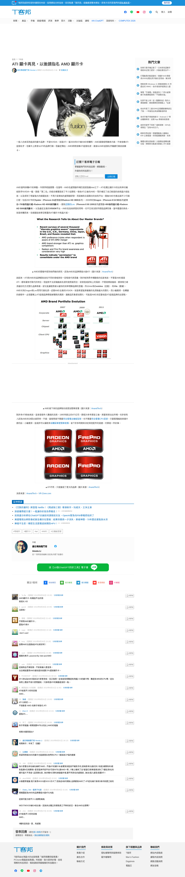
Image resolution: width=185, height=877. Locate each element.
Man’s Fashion (132, 857)
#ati (36, 531)
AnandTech (107, 272)
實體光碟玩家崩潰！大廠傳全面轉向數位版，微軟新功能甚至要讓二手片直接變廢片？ (155, 143)
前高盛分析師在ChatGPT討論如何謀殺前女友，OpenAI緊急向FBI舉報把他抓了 (54, 515)
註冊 (170, 12)
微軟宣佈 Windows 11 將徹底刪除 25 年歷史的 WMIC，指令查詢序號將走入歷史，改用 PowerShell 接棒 (156, 86)
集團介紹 (81, 853)
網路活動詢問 (156, 861)
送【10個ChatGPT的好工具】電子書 (68, 567)
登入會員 (37, 832)
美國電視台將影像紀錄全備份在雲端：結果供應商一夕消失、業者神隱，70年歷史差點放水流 (61, 519)
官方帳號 (68, 583)
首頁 (13, 59)
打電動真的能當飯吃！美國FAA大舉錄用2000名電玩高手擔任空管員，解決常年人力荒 (155, 78)
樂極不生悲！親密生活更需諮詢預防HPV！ (36, 523)
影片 (63, 21)
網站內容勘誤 (156, 853)
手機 (33, 21)
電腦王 (129, 866)
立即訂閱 (111, 177)
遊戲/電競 (41, 21)
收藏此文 (64, 70)
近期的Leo (70, 204)
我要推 (129, 595)
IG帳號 (117, 583)
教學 (57, 21)
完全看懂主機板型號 (72, 419)
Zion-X (25, 711)
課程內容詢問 (156, 857)
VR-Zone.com (45, 493)
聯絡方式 (81, 861)
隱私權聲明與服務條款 (111, 853)
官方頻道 (84, 583)
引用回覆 (57, 595)
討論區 (80, 21)
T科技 (20, 59)
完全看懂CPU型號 (99, 419)
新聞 (15, 21)
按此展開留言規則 (41, 835)
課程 (87, 21)
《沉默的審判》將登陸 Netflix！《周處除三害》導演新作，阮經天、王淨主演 (53, 507)
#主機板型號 (56, 531)
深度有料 (110, 21)
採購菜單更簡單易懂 (60, 423)
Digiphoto (130, 861)
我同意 (167, 3)
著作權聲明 (106, 857)
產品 (24, 21)
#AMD (44, 531)
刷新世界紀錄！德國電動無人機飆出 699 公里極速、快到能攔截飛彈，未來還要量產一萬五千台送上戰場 (155, 135)
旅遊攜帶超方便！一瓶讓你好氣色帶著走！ (36, 511)
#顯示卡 (27, 531)
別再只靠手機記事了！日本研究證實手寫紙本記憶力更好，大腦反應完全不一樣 (155, 70)
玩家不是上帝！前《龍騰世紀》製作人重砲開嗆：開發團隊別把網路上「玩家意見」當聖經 (155, 102)
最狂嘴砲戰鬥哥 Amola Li (27, 70)
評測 (50, 21)
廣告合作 (81, 857)
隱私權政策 (125, 3)
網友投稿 (154, 866)
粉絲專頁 (52, 583)
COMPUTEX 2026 (127, 21)
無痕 (24, 699)
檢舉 (61, 595)
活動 (70, 21)
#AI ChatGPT (98, 21)
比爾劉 (25, 752)
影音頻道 (101, 583)
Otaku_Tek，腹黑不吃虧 (32, 790)
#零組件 (16, 531)
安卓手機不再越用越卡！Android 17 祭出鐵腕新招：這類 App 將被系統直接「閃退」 (155, 119)
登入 (163, 12)
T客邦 (128, 853)
